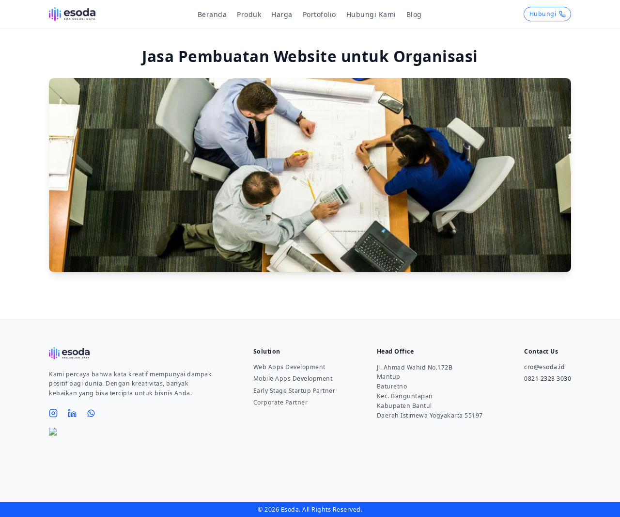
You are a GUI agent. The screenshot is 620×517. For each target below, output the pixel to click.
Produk (249, 14)
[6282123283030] (91, 413)
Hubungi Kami (371, 14)
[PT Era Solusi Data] (72, 413)
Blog (414, 14)
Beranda (212, 14)
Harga (282, 14)
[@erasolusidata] (53, 413)
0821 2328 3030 (547, 378)
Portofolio (319, 14)
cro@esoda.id (544, 367)
